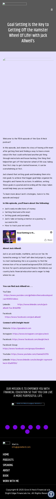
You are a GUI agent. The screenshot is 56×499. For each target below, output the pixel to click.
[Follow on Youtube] (27, 431)
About (6, 470)
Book (5, 475)
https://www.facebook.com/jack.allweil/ (23, 317)
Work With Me (11, 481)
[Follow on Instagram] (23, 427)
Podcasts (8, 459)
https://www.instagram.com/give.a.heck (31, 333)
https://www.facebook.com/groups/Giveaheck (24, 348)
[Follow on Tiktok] (46, 427)
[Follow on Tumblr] (30, 427)
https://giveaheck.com (21, 328)
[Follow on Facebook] (7, 427)
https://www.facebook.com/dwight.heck (30, 339)
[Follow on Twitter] (15, 427)
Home (6, 454)
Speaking (8, 465)
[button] (51, 494)
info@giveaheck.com (21, 447)
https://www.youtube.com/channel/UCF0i (30, 354)
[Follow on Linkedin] (38, 427)
